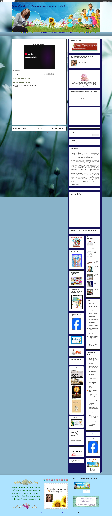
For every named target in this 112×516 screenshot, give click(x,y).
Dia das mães (77, 160)
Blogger (79, 512)
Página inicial (40, 128)
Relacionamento (95, 177)
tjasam (68, 512)
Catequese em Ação (93, 407)
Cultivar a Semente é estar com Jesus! (96, 260)
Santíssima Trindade (78, 181)
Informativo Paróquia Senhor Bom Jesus (86, 165)
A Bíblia (72, 150)
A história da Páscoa (93, 367)
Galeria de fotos (88, 164)
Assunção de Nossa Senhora (82, 152)
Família (87, 162)
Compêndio (73, 398)
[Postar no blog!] (49, 74)
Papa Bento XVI (82, 176)
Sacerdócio (97, 178)
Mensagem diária (82, 167)
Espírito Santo (96, 161)
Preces (85, 177)
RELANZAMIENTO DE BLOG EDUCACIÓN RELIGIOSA (93, 424)
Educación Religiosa (93, 421)
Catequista (96, 156)
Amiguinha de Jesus (93, 366)
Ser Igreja (90, 181)
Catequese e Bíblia (93, 400)
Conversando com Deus (82, 159)
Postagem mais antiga (58, 128)
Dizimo (92, 160)
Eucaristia (72, 162)
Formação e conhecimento (79, 164)
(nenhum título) (96, 242)
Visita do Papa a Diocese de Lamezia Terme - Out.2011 (94, 361)
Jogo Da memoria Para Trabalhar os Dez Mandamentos (93, 410)
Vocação (73, 184)
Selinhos (85, 181)
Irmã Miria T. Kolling (93, 325)
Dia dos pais (88, 160)
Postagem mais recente (20, 128)
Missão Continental (94, 170)
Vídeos (77, 184)
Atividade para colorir (94, 152)
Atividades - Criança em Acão (79, 153)
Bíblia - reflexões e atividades (90, 154)
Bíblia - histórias (77, 154)
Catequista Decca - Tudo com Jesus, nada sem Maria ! (39, 6)
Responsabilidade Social (87, 178)
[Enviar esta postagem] (44, 74)
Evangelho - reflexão (80, 162)
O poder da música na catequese (89, 173)
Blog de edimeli (92, 371)
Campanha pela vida (75, 156)
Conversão (91, 159)
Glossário (94, 164)
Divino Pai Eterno (93, 313)
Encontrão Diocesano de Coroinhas (82, 161)
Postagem (82, 177)
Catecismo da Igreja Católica (87, 156)
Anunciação (73, 152)
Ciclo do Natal (95, 157)
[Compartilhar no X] (50, 74)
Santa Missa (91, 179)
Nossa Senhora (78, 173)
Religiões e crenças (76, 178)
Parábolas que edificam (92, 176)
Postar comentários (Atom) (41, 132)
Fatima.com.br (92, 316)
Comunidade (73, 159)
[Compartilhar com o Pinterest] (53, 74)
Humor (76, 165)
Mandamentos (93, 166)
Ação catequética (91, 153)
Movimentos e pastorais (76, 172)
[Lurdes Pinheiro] (76, 329)
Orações (76, 176)
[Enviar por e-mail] (47, 74)
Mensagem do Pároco (93, 167)
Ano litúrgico (96, 150)
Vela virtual (73, 385)
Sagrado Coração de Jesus (83, 179)
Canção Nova (92, 310)
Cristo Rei (91, 415)
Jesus (95, 165)
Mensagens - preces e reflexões (83, 169)
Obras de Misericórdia (82, 174)
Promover (90, 177)
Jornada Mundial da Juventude (84, 166)
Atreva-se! (91, 303)
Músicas (85, 172)
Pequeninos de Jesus (75, 177)
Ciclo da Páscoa (83, 158)
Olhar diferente (90, 174)
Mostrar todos (96, 347)
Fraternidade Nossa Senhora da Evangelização (93, 321)
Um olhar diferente (85, 183)
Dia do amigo (82, 160)
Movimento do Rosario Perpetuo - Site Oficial (93, 344)
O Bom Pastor (95, 252)
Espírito (91, 161)
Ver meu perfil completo (83, 63)
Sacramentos (74, 179)
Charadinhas (73, 157)
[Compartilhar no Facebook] (52, 74)
